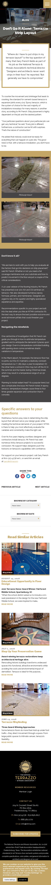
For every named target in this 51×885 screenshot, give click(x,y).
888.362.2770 (27, 819)
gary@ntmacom (11, 461)
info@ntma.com (28, 824)
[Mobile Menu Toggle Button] (47, 4)
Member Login (25, 792)
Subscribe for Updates (25, 834)
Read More (7, 604)
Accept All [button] (22, 880)
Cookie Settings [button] (9, 880)
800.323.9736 (20, 815)
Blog (25, 20)
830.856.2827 (34, 815)
